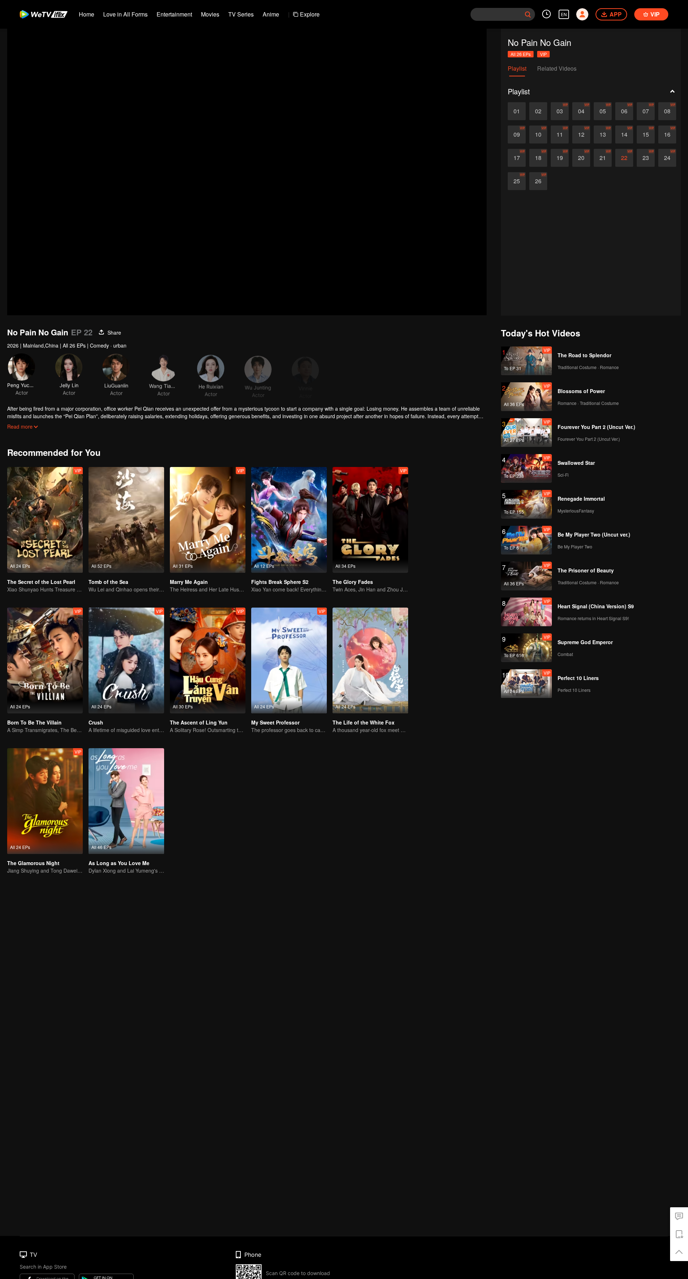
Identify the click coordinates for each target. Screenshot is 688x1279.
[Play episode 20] (581, 158)
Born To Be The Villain (34, 722)
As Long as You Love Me (119, 863)
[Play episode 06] (624, 111)
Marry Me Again (189, 581)
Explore (310, 14)
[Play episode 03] (560, 111)
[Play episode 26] (538, 181)
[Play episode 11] (560, 134)
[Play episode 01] (517, 111)
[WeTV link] (44, 14)
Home (86, 14)
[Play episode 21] (603, 158)
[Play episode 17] (517, 158)
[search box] (528, 14)
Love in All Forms (125, 14)
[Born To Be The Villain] (45, 660)
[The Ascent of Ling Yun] (207, 660)
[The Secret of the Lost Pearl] (45, 520)
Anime (271, 14)
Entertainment (174, 14)
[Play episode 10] (538, 134)
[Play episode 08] (667, 111)
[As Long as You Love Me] (126, 801)
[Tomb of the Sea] (126, 520)
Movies (210, 14)
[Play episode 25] (517, 181)
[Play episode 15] (646, 134)
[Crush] (126, 660)
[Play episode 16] (667, 134)
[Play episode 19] (560, 158)
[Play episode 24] (667, 158)
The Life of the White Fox (364, 722)
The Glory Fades (353, 581)
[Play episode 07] (646, 111)
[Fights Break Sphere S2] (289, 520)
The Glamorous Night (33, 863)
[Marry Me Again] (207, 520)
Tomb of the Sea (108, 581)
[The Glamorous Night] (45, 801)
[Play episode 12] (581, 134)
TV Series (241, 14)
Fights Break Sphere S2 (280, 581)
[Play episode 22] (624, 158)
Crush (96, 722)
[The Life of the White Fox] (370, 660)
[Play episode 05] (603, 111)
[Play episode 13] (603, 134)
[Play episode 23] (646, 158)
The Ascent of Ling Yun (199, 722)
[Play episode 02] (538, 111)
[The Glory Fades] (370, 520)
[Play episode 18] (538, 158)
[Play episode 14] (624, 134)
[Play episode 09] (517, 134)
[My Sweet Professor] (289, 660)
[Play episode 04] (581, 111)
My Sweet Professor (275, 722)
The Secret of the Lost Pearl (41, 581)
